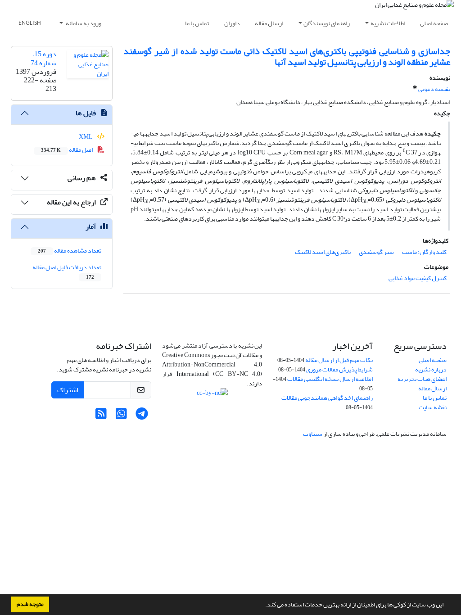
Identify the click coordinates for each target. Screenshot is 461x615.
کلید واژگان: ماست (424, 252)
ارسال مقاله (269, 23)
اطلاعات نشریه (388, 23)
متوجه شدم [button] (30, 604)
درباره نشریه (431, 369)
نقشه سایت (433, 407)
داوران (232, 23)
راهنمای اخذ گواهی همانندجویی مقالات (327, 398)
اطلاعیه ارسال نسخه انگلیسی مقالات (330, 379)
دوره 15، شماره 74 (43, 58)
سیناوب (312, 434)
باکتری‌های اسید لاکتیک (323, 252)
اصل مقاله (67, 150)
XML (86, 137)
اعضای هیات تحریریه (422, 379)
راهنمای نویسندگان (326, 23)
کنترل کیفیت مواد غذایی (418, 278)
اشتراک (67, 390)
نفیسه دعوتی (434, 89)
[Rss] (101, 416)
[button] (263, 605)
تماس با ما (197, 23)
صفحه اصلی (434, 23)
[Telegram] (141, 416)
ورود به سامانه (83, 23)
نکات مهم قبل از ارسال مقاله (339, 360)
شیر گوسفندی (376, 252)
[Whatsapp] (121, 416)
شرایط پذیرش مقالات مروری (339, 369)
